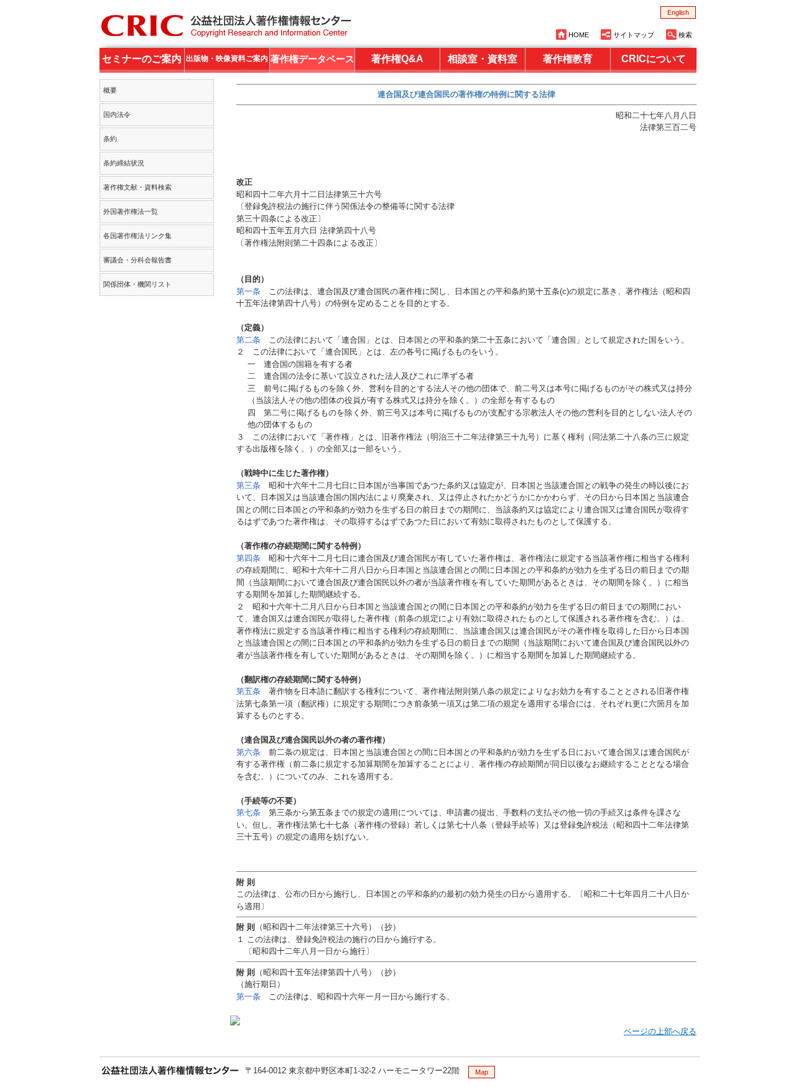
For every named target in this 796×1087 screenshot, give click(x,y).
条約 (110, 138)
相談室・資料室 (482, 58)
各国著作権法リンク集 (137, 235)
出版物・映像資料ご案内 (227, 58)
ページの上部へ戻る (660, 1031)
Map (481, 1072)
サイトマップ (633, 35)
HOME (578, 35)
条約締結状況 (123, 163)
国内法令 (117, 114)
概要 (110, 90)
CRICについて (653, 58)
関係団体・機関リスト (137, 284)
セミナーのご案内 (142, 58)
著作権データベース (312, 58)
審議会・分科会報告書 (137, 260)
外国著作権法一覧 (130, 211)
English (678, 12)
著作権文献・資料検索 (137, 187)
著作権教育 (568, 58)
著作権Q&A (397, 58)
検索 (685, 35)
